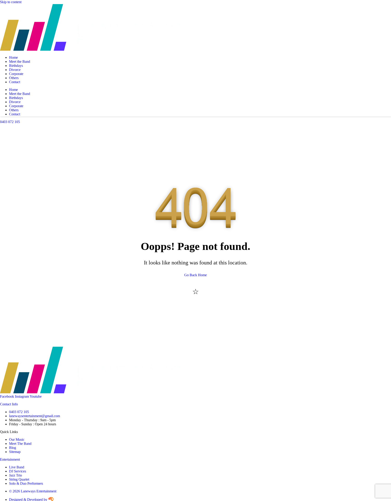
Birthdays (16, 66)
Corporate (16, 74)
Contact (14, 82)
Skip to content (10, 2)
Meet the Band (19, 61)
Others (14, 78)
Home (13, 57)
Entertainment (10, 459)
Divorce (15, 70)
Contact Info (9, 404)
